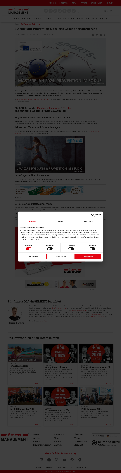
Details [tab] (60, 221)
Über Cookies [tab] (88, 221)
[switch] (50, 248)
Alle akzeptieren (87, 256)
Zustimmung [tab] (32, 221)
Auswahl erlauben (60, 256)
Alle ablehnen (33, 256)
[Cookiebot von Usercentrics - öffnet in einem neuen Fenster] (92, 215)
